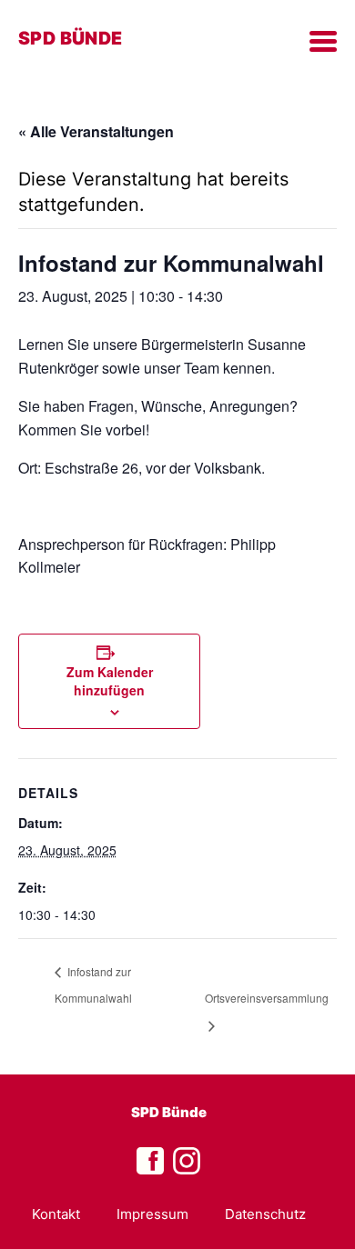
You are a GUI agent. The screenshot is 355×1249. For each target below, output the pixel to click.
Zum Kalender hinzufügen (109, 681)
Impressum (152, 1214)
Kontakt (56, 1214)
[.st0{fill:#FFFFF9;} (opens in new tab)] (186, 1161)
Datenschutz (265, 1214)
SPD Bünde (169, 1112)
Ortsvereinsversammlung (267, 997)
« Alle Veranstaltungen (96, 131)
